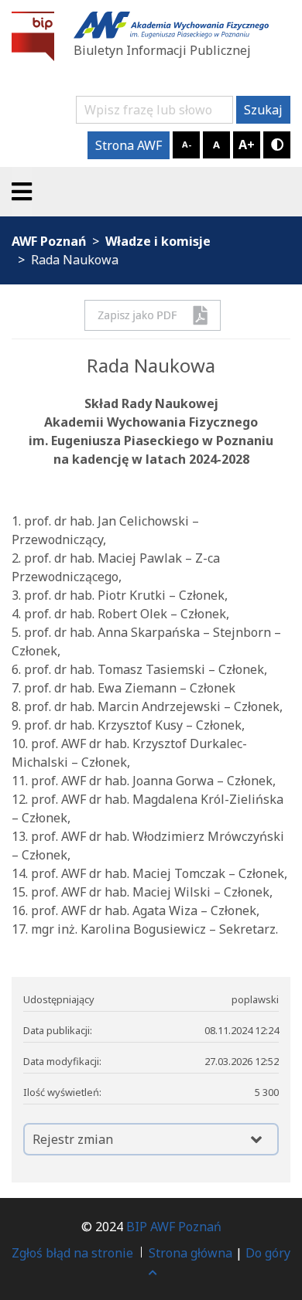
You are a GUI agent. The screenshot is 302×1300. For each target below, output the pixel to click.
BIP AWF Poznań (173, 1226)
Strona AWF (128, 145)
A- (186, 144)
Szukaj (263, 109)
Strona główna (190, 1252)
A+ (247, 144)
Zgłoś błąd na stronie (72, 1252)
